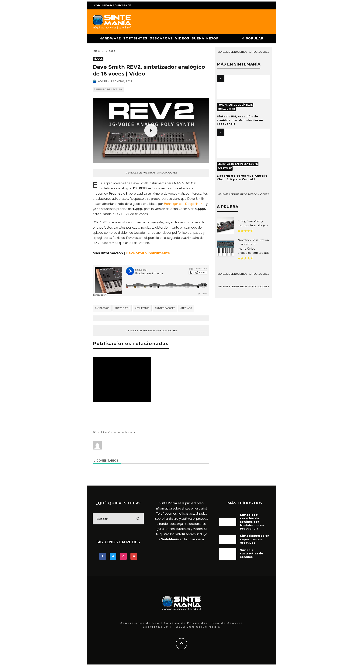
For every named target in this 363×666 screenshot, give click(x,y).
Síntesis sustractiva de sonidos (251, 553)
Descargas (161, 38)
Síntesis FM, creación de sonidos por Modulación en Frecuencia (240, 120)
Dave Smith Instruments (148, 253)
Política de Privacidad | (188, 623)
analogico (102, 308)
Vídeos (182, 38)
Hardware (110, 38)
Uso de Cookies (228, 623)
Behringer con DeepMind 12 (184, 204)
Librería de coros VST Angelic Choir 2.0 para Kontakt (242, 177)
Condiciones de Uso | (142, 623)
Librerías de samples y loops (238, 164)
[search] (138, 518)
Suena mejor (205, 38)
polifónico (143, 308)
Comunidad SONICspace (112, 5)
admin (102, 81)
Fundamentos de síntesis (235, 105)
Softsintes (135, 38)
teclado (187, 308)
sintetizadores (165, 308)
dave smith (123, 308)
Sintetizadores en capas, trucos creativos (254, 539)
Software (225, 168)
